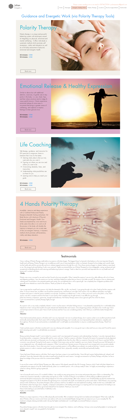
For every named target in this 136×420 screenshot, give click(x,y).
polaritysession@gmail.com (118, 4)
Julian (17, 5)
